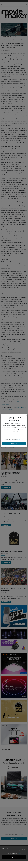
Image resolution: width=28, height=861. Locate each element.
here (19, 853)
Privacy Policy (20, 439)
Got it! (14, 857)
